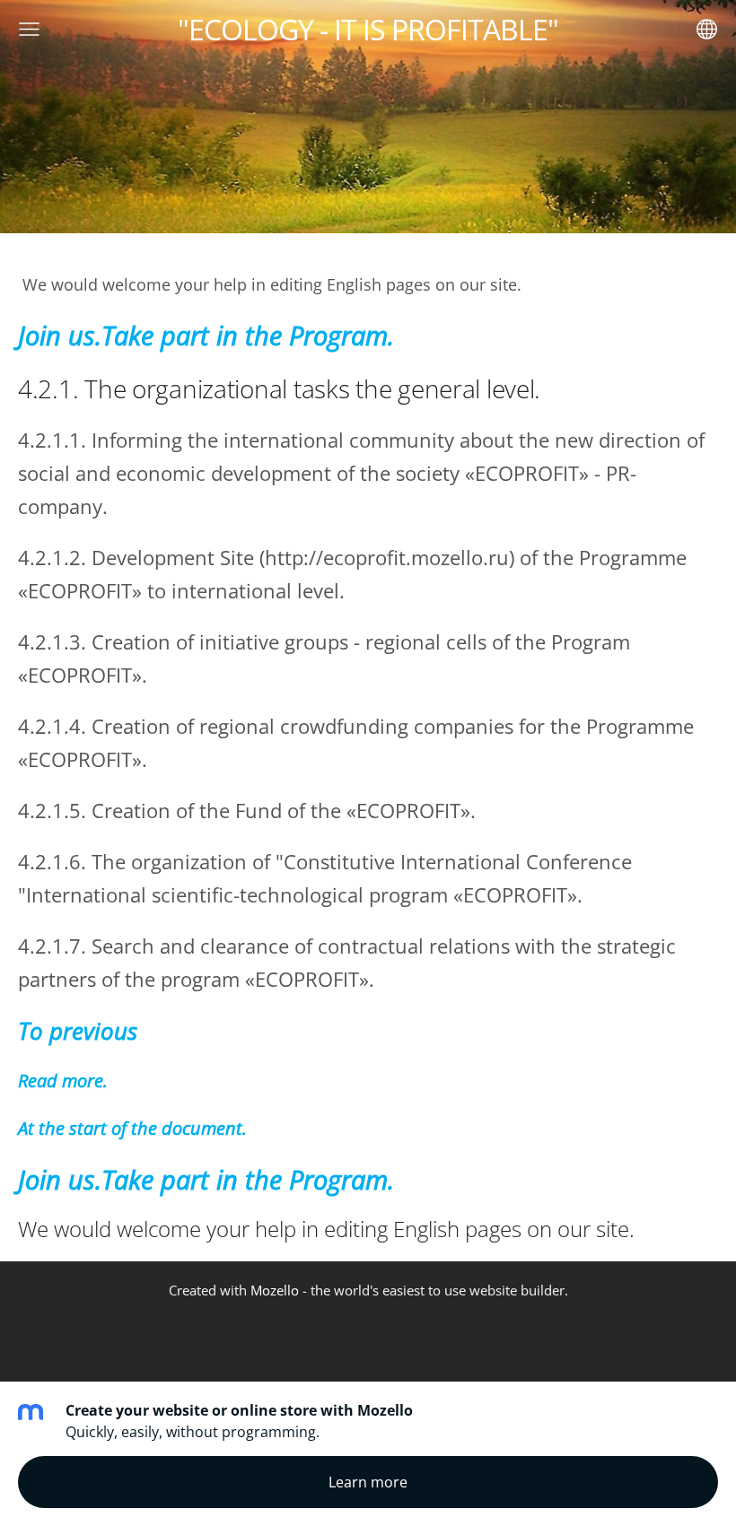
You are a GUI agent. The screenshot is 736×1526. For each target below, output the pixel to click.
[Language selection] (707, 29)
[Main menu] (29, 29)
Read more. (63, 1080)
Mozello (274, 1290)
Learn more (368, 1482)
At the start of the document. (132, 1128)
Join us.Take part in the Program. (206, 335)
